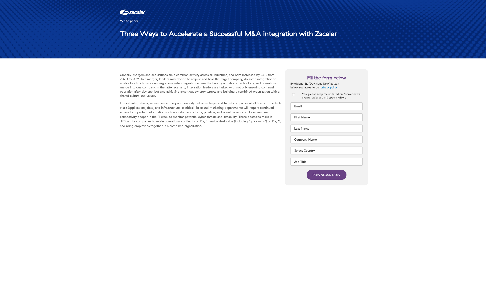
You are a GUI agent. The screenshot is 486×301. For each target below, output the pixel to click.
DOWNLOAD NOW (326, 175)
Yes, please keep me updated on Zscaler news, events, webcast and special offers (331, 96)
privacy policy (329, 87)
